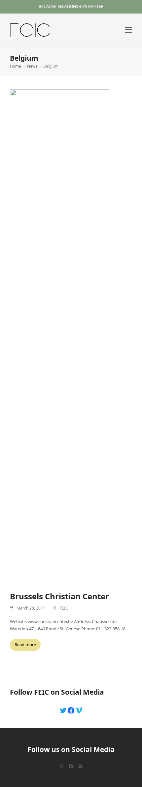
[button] (128, 30)
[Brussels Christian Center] (59, 336)
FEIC (64, 608)
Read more (25, 644)
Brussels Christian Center (59, 596)
